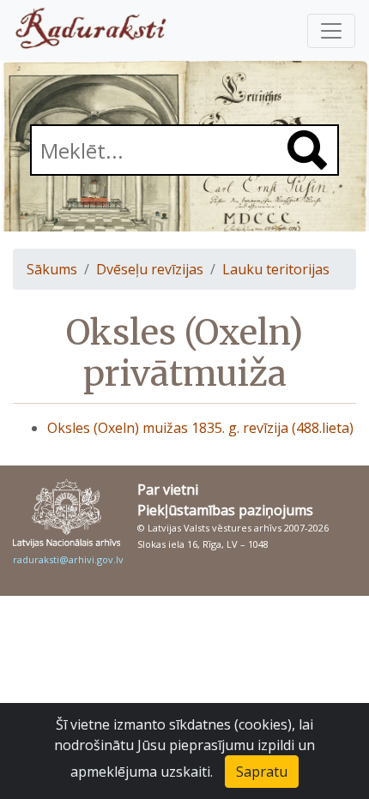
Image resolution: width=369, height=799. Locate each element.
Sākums (52, 269)
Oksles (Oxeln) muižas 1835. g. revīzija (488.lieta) (200, 427)
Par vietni (167, 489)
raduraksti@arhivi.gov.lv (68, 559)
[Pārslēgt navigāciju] (331, 31)
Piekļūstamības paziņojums (225, 510)
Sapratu (261, 771)
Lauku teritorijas (276, 269)
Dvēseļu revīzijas (149, 269)
